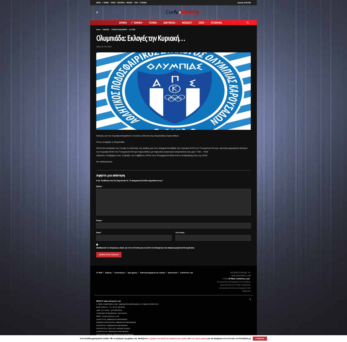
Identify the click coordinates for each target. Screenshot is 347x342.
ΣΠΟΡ (136, 3)
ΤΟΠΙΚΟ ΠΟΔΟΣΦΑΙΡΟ (119, 30)
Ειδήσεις (108, 273)
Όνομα (99, 220)
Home (98, 30)
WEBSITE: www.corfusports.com (108, 301)
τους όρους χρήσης (199, 338)
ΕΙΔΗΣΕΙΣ (106, 30)
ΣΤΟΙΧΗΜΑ (143, 3)
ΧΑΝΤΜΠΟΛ (121, 3)
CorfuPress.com (186, 273)
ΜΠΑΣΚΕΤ (129, 3)
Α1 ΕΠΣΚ (132, 30)
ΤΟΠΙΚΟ (113, 3)
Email (99, 232)
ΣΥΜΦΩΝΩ (260, 339)
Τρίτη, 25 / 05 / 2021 (104, 47)
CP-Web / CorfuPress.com (239, 279)
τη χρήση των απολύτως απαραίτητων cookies (167, 338)
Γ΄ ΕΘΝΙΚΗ (105, 3)
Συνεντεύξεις (120, 273)
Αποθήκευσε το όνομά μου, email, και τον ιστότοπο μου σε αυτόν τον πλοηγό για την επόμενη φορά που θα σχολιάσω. (145, 248)
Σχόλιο (100, 186)
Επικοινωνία (172, 273)
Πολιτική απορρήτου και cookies (152, 273)
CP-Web (99, 273)
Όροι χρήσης (132, 273)
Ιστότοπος (180, 232)
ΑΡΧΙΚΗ (98, 3)
